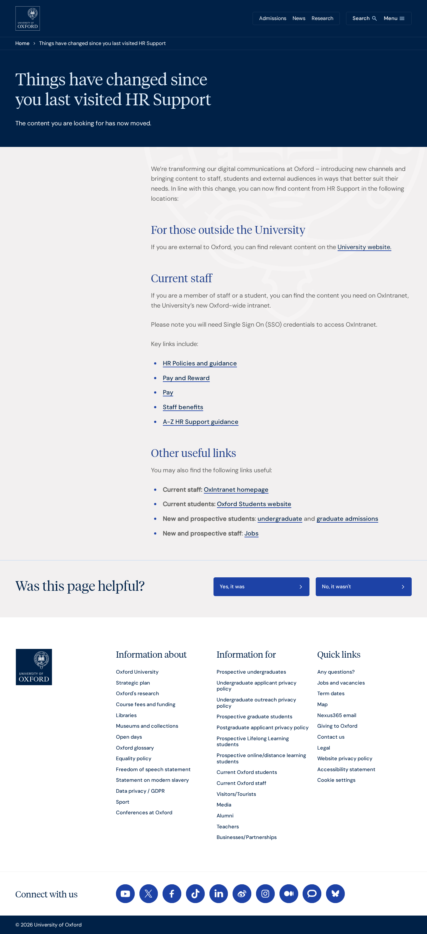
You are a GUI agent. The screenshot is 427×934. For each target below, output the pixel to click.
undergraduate (280, 519)
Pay (168, 392)
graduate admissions (347, 519)
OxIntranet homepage (236, 489)
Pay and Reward (186, 378)
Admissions (272, 18)
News (299, 18)
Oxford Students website (254, 504)
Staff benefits (183, 407)
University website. (364, 247)
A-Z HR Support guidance (201, 422)
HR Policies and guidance (200, 363)
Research (322, 18)
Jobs (251, 533)
